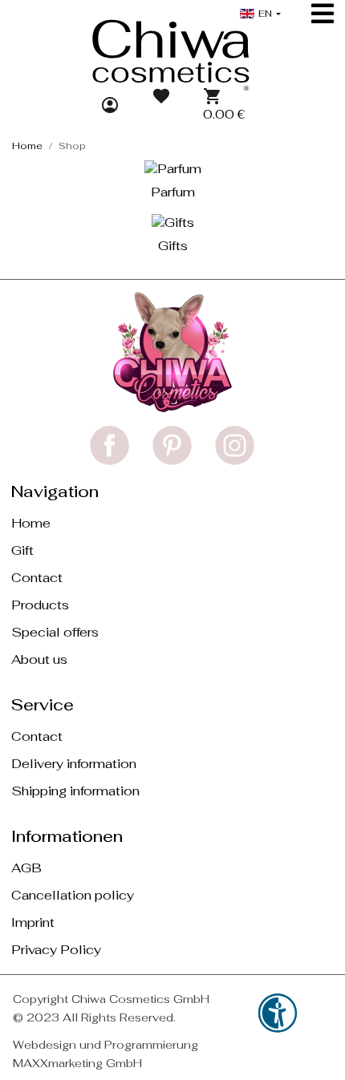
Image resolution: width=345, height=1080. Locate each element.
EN (265, 13)
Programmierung (151, 1045)
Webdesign (44, 1045)
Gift (22, 550)
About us (39, 659)
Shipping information (75, 791)
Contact (37, 577)
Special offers (55, 632)
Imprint (33, 922)
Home (31, 523)
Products (40, 605)
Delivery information (73, 763)
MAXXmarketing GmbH (77, 1063)
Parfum (173, 192)
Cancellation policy (72, 895)
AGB (26, 868)
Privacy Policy (56, 949)
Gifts (173, 245)
